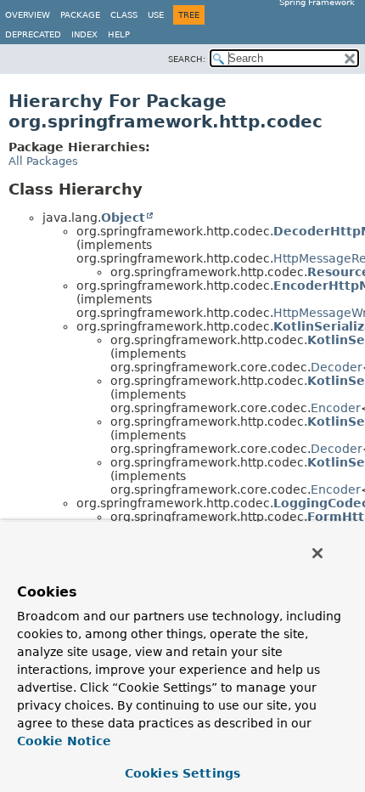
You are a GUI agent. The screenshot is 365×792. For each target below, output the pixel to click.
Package (80, 15)
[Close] (317, 553)
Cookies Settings (182, 773)
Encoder (336, 408)
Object (123, 217)
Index (84, 34)
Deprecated (33, 34)
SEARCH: (186, 59)
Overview (27, 15)
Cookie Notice (64, 741)
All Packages (43, 161)
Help (119, 34)
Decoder (336, 367)
